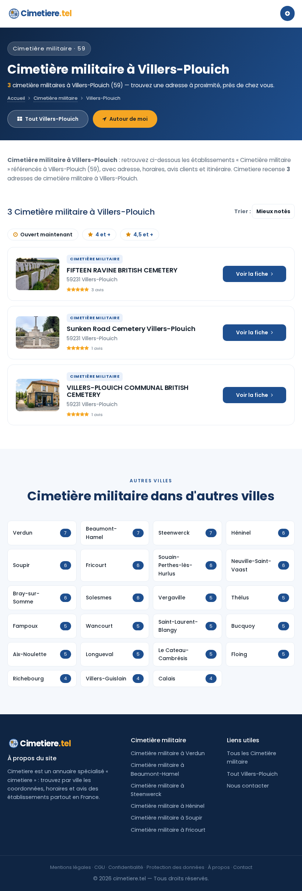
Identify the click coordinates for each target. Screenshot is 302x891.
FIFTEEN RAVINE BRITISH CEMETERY (122, 270)
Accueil (16, 98)
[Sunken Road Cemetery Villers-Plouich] (37, 332)
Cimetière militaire (56, 98)
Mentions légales (70, 867)
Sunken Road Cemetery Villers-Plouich (131, 328)
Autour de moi (128, 119)
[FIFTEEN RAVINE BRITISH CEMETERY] (37, 274)
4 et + (102, 234)
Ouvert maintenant (46, 234)
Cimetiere (46, 13)
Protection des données (175, 867)
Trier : (243, 211)
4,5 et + (143, 234)
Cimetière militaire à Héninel (167, 806)
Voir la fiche (252, 274)
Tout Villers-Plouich (51, 119)
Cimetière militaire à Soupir (166, 817)
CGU (99, 867)
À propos (219, 867)
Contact (242, 867)
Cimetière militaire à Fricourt (168, 830)
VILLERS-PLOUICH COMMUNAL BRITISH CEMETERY (128, 391)
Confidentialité (125, 867)
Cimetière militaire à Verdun (168, 753)
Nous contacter (248, 785)
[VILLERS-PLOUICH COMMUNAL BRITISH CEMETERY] (37, 395)
